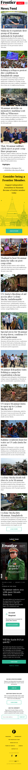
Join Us (14, 688)
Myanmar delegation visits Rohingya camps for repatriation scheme (14, 372)
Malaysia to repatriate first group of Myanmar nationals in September (14, 33)
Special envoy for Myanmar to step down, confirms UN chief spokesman (14, 334)
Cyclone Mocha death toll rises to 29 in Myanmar (13, 479)
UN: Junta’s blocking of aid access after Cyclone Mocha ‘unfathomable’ (13, 297)
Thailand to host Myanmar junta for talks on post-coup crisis (14, 261)
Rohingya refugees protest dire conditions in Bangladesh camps (14, 73)
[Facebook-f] (12, 756)
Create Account (12, 624)
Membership (18, 736)
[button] (15, 761)
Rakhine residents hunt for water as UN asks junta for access (14, 442)
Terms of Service (10, 745)
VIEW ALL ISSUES (14, 665)
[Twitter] (16, 756)
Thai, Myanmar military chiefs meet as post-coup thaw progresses (13, 149)
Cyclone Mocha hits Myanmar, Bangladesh (12, 514)
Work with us (14, 742)
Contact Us (14, 748)
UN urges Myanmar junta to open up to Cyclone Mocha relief (13, 406)
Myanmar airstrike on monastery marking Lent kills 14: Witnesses (13, 111)
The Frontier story (14, 739)
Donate (20, 3)
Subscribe (14, 702)
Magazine (8, 736)
